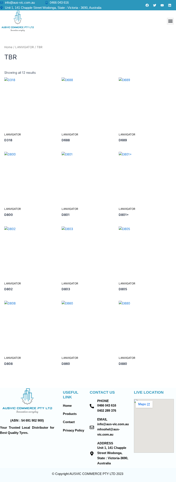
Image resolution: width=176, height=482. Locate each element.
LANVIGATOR (24, 47)
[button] (170, 21)
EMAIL (102, 419)
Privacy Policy (73, 430)
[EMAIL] (92, 427)
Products (70, 414)
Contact (69, 422)
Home (8, 47)
